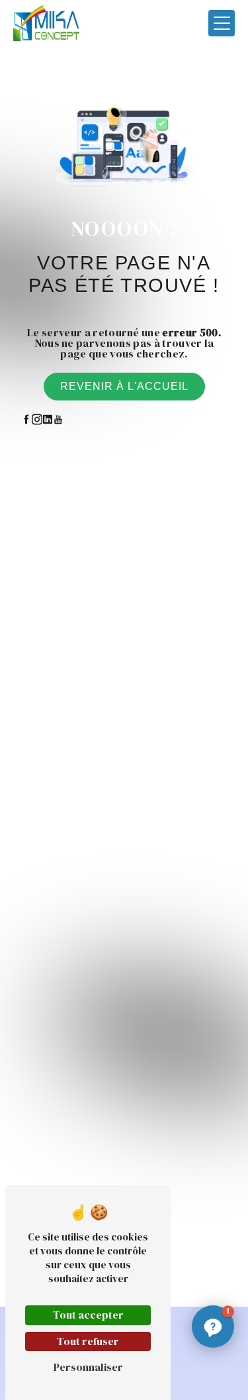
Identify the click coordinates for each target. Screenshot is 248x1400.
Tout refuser (88, 1341)
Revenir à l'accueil (124, 386)
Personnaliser (88, 1367)
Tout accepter (88, 1314)
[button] (213, 1326)
